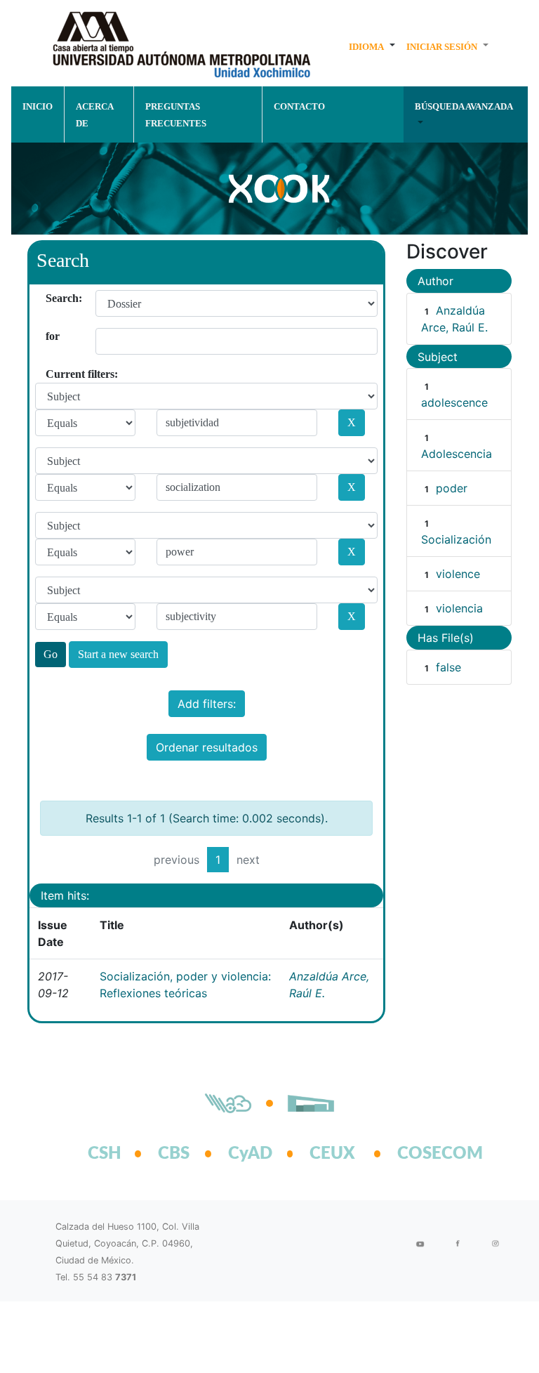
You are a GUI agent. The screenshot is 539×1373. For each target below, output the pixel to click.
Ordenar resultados (207, 747)
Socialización (456, 539)
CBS (173, 1153)
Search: (51, 298)
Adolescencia (456, 454)
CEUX (332, 1153)
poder (451, 488)
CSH (104, 1153)
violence (458, 574)
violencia (459, 608)
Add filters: (207, 704)
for (51, 336)
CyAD (250, 1153)
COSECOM (424, 1153)
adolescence (454, 402)
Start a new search (118, 654)
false (448, 667)
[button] (372, 46)
